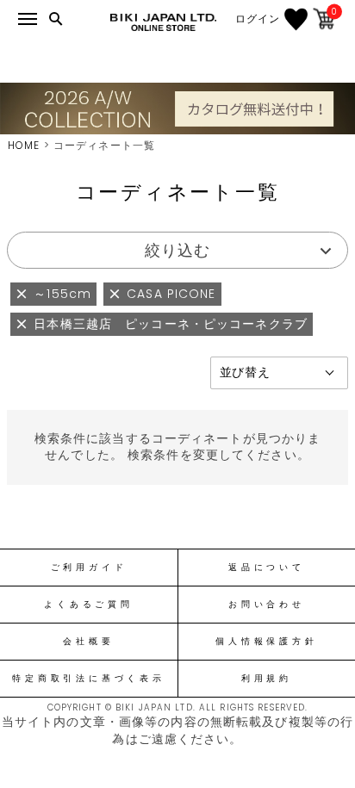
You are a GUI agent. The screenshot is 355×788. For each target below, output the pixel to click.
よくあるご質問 (88, 605)
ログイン (257, 19)
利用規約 (266, 679)
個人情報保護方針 (266, 642)
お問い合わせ (266, 605)
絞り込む (177, 250)
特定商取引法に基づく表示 (88, 679)
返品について (266, 568)
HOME (24, 145)
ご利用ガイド (89, 568)
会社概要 (88, 642)
